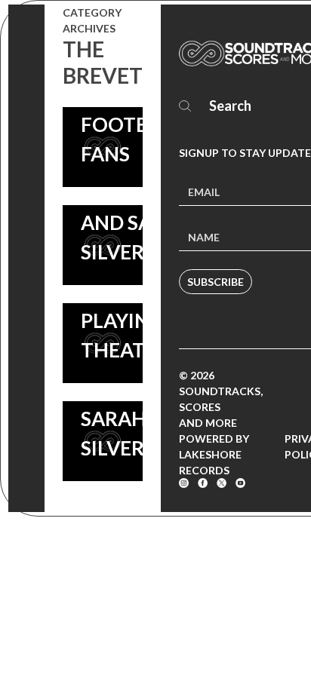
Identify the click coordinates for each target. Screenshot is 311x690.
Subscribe (215, 281)
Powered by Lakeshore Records (214, 454)
